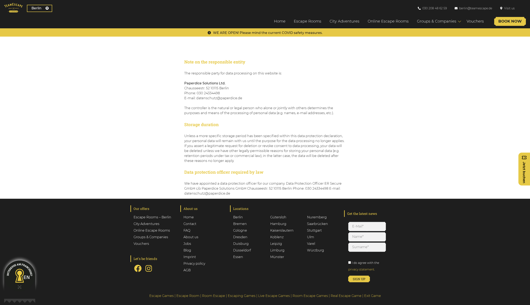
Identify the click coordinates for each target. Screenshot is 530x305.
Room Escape (213, 296)
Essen (238, 257)
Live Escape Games (274, 296)
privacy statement (361, 269)
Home (279, 21)
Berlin (36, 8)
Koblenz (277, 237)
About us (190, 237)
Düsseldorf (242, 250)
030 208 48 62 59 (434, 8)
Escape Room (187, 296)
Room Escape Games (310, 296)
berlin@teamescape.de (475, 8)
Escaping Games (241, 296)
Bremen (240, 224)
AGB (187, 270)
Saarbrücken (317, 224)
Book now (510, 21)
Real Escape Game (346, 296)
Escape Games (161, 296)
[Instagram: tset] (148, 272)
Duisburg (241, 244)
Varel (311, 244)
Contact (189, 224)
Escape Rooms (307, 21)
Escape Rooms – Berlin (152, 217)
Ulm (310, 237)
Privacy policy (194, 264)
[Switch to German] (526, 8)
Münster (277, 257)
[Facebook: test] (138, 272)
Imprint (189, 257)
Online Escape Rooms (388, 21)
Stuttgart (314, 230)
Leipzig (276, 244)
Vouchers (475, 21)
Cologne (240, 230)
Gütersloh (278, 217)
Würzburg (315, 250)
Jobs (187, 244)
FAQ (186, 230)
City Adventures (344, 21)
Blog (187, 250)
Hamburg (278, 224)
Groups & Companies (436, 21)
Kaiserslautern (282, 230)
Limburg (277, 250)
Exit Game (372, 296)
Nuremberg (317, 217)
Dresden (240, 237)
